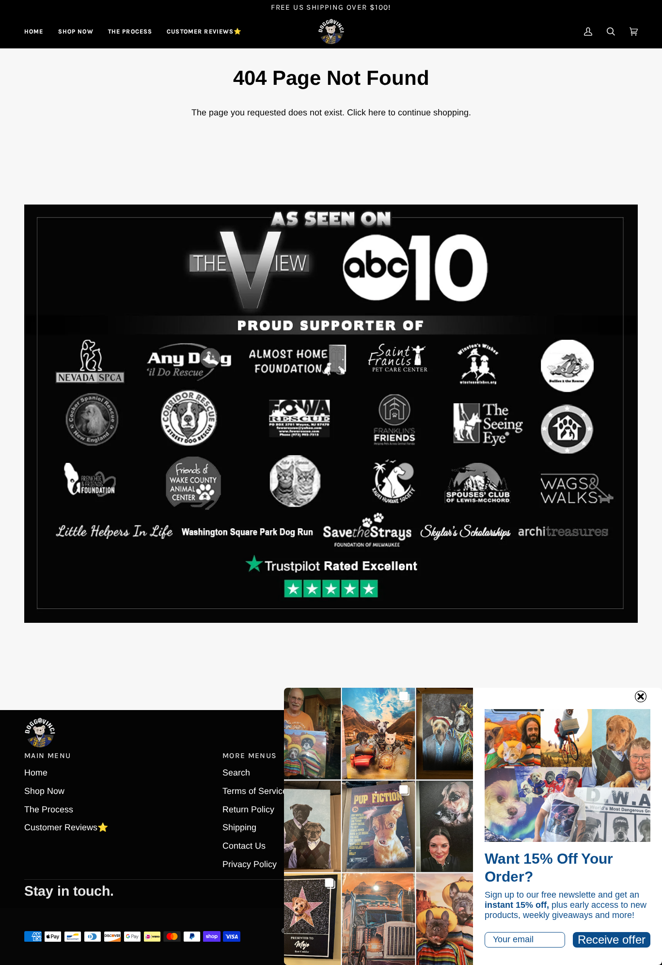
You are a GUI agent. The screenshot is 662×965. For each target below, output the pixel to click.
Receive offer (612, 939)
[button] (76, 31)
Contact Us (244, 846)
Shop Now (44, 791)
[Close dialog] (640, 696)
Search (236, 772)
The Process (48, 809)
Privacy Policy (249, 864)
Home (35, 772)
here (377, 112)
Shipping (239, 827)
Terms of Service (254, 791)
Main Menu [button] (47, 755)
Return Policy (248, 809)
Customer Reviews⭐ (66, 827)
